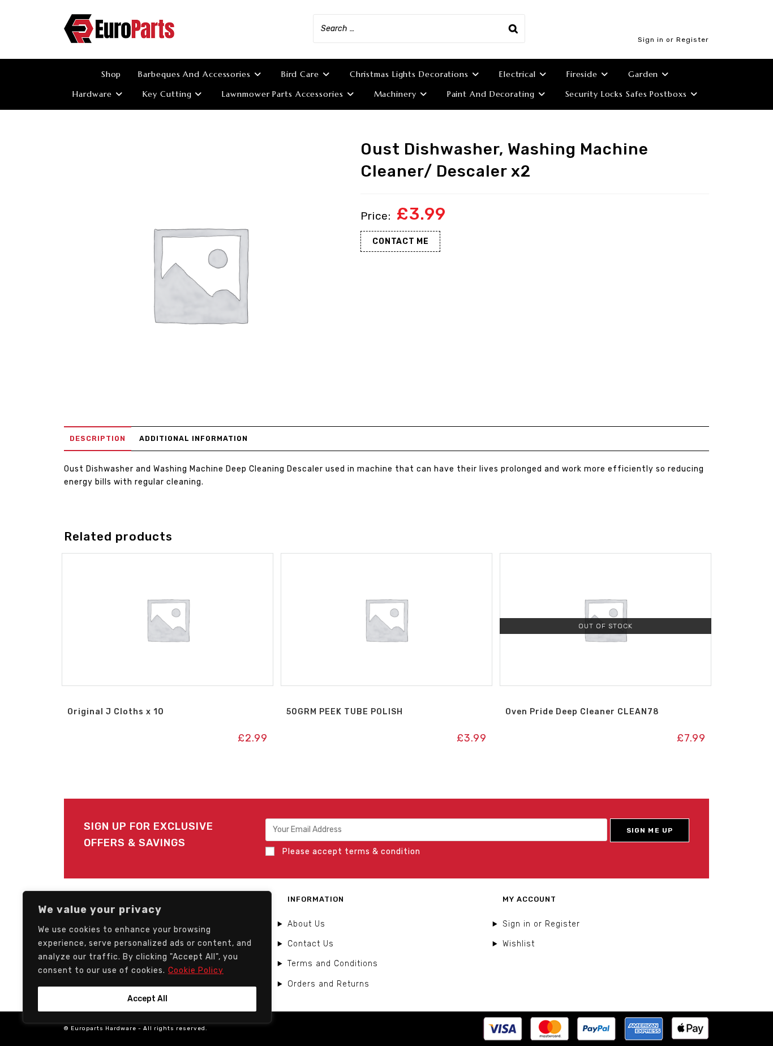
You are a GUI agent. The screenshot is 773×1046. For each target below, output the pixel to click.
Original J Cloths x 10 (115, 712)
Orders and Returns (328, 984)
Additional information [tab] (193, 438)
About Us (306, 924)
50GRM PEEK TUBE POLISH (344, 712)
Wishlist (519, 944)
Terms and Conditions (332, 963)
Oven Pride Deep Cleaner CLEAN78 (582, 712)
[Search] (513, 28)
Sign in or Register (673, 40)
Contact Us (310, 944)
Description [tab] (98, 438)
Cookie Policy (196, 970)
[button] (167, 565)
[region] (147, 957)
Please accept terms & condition (350, 851)
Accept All (147, 999)
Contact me (400, 241)
